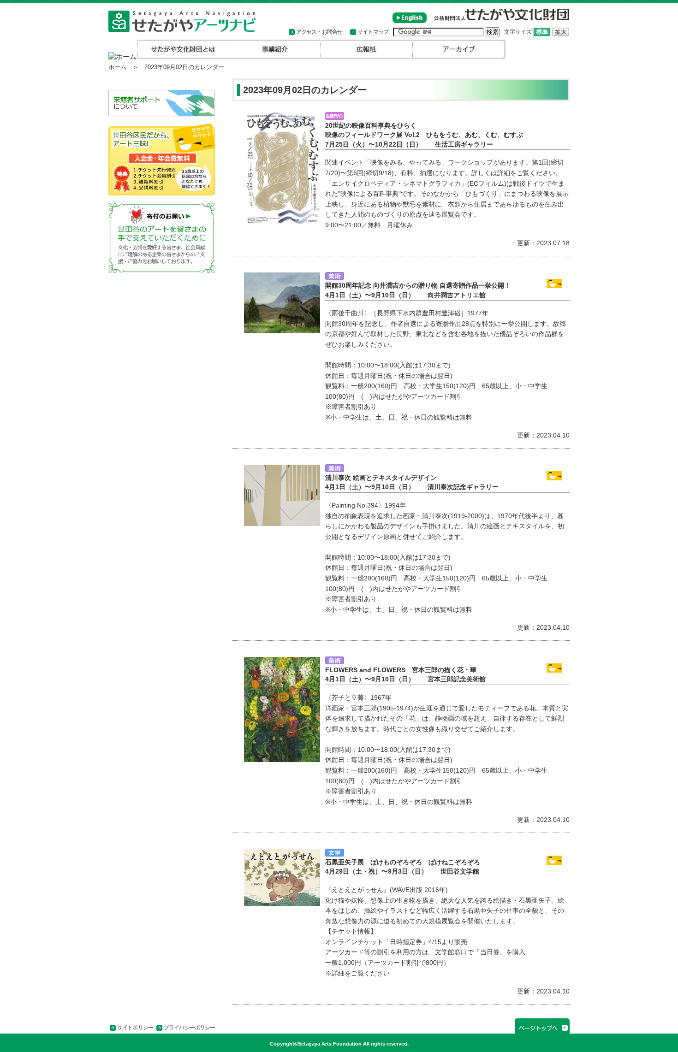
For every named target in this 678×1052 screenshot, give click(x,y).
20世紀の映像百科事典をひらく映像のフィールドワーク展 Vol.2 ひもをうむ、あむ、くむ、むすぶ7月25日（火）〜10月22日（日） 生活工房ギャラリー (424, 135)
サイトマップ (372, 32)
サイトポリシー (135, 1027)
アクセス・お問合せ (319, 32)
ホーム (117, 67)
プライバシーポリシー (189, 1027)
